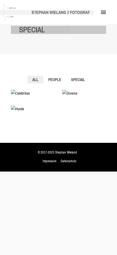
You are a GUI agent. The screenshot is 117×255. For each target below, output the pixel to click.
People (54, 79)
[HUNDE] (32, 109)
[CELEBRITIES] (32, 93)
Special (78, 79)
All (35, 79)
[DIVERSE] (84, 93)
